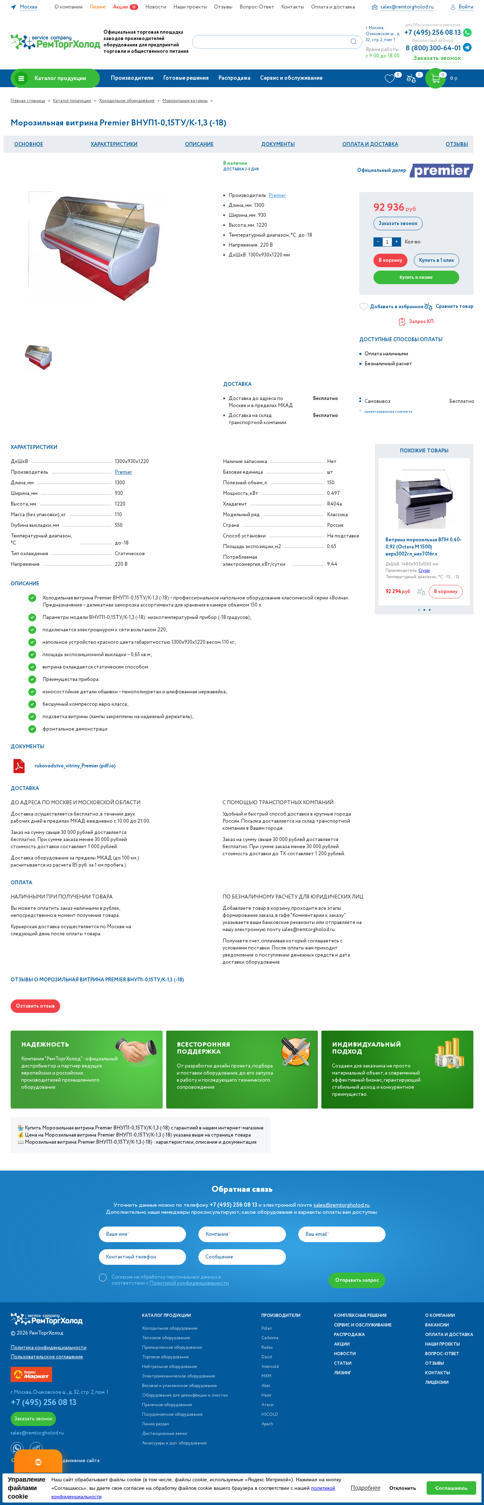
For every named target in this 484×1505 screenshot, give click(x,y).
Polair (266, 1328)
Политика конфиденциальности (48, 1348)
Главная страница (28, 101)
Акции (120, 7)
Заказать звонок (437, 57)
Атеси (267, 1405)
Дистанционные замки (164, 1434)
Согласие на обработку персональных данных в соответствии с (170, 1280)
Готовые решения (186, 78)
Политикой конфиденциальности (189, 1283)
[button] (419, 610)
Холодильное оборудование (126, 101)
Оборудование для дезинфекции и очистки (185, 1395)
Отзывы (223, 7)
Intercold (270, 1367)
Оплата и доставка (333, 7)
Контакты (292, 7)
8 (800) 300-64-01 (433, 48)
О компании (69, 7)
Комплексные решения (360, 1316)
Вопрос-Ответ (257, 7)
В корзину (390, 260)
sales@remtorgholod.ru (342, 1205)
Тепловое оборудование (166, 1338)
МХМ (266, 1376)
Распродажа (234, 78)
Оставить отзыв (35, 1006)
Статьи (342, 1363)
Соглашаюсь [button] (451, 1488)
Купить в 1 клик (436, 260)
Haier (266, 1395)
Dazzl (266, 1357)
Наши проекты (190, 7)
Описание (199, 144)
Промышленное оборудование (172, 1348)
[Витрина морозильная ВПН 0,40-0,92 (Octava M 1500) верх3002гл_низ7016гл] (424, 497)
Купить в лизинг (416, 277)
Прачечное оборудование (167, 1405)
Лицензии (437, 1383)
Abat (265, 1386)
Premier (277, 195)
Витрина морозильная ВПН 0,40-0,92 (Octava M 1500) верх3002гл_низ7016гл (423, 547)
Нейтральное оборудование (169, 1367)
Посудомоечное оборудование (172, 1414)
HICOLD (269, 1414)
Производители (132, 78)
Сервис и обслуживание (291, 78)
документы (278, 144)
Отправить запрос (357, 1280)
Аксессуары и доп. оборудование (174, 1443)
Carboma (269, 1338)
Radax (267, 1348)
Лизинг (98, 7)
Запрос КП (421, 321)
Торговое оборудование (165, 1357)
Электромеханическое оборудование (178, 1376)
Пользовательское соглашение (47, 1357)
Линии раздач (155, 1424)
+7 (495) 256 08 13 (432, 33)
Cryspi (424, 571)
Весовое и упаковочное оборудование (179, 1386)
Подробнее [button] (366, 1488)
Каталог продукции (60, 78)
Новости (155, 7)
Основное (28, 144)
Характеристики (114, 144)
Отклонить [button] (402, 1488)
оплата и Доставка (370, 144)
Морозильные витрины (185, 101)
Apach (267, 1424)
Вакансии (437, 1325)
